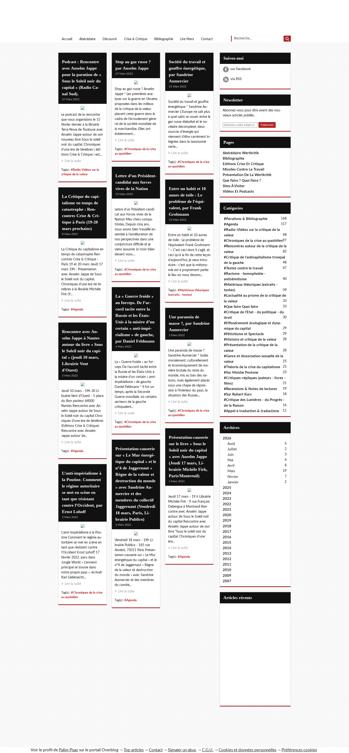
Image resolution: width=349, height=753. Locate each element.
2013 (227, 553)
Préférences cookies (299, 750)
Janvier (232, 482)
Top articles (134, 750)
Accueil (67, 39)
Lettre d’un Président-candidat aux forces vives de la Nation (135, 182)
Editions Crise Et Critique (243, 164)
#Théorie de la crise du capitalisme (252, 367)
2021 (227, 509)
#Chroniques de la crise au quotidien (253, 241)
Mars (231, 471)
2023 (227, 498)
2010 (227, 570)
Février (232, 477)
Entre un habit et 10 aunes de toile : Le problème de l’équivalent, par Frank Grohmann (187, 201)
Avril (231, 465)
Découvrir (110, 39)
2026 (227, 438)
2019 (227, 520)
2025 (227, 488)
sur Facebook (240, 69)
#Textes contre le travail (243, 268)
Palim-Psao (68, 750)
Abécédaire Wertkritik (241, 153)
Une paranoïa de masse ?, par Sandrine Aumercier (189, 323)
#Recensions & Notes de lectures (250, 389)
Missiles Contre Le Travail (243, 169)
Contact (207, 39)
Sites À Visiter (234, 186)
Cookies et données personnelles (247, 750)
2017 (227, 532)
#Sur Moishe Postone (241, 372)
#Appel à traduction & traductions (251, 411)
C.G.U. (207, 750)
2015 (227, 542)
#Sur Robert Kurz (238, 394)
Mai (230, 460)
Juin (230, 455)
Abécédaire (87, 39)
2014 (227, 548)
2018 (227, 526)
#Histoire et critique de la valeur (250, 339)
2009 (227, 575)
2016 (227, 537)
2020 (227, 515)
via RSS (236, 79)
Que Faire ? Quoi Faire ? (242, 180)
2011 (227, 564)
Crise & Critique (135, 39)
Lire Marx (187, 39)
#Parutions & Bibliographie (246, 219)
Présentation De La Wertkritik (247, 175)
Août (231, 444)
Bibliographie (163, 39)
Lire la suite (73, 161)
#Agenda (77, 309)
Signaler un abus (182, 750)
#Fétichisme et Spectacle (244, 334)
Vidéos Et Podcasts (238, 191)
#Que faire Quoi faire (241, 307)
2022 (227, 504)
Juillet (232, 449)
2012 (227, 559)
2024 (227, 493)
